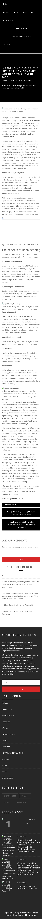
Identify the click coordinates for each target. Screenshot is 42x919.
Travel (34, 12)
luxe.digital (21, 29)
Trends (7, 45)
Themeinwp (30, 915)
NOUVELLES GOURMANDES (13, 753)
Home (6, 4)
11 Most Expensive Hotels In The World (17, 605)
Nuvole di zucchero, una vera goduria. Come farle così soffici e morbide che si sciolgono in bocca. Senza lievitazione (20, 584)
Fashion (5, 703)
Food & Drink (21, 12)
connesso (15, 547)
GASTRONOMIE (8, 715)
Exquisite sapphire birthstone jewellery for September (18, 612)
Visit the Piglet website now (12, 498)
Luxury (7, 12)
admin (28, 80)
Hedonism (8, 20)
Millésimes (6, 747)
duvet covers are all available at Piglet (16, 431)
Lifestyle (5, 728)
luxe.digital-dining (21, 37)
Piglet (12, 137)
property (5, 759)
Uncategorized (7, 778)
